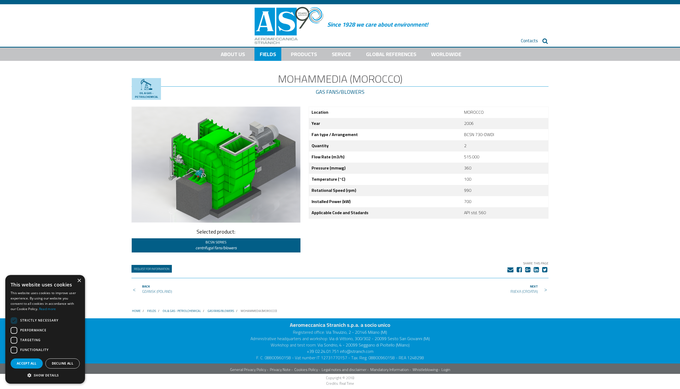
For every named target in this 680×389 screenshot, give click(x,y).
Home (136, 311)
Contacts (529, 41)
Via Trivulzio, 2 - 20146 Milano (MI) (356, 332)
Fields (268, 54)
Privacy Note (280, 369)
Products (304, 54)
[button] (45, 375)
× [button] (79, 281)
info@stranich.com (356, 351)
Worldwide (446, 54)
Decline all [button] (62, 363)
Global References (391, 54)
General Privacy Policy (248, 369)
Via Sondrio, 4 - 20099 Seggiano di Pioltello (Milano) (363, 345)
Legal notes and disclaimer (344, 369)
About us (233, 54)
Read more (47, 309)
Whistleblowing (425, 369)
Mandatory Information (389, 369)
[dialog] (45, 329)
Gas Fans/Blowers (340, 92)
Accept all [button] (27, 363)
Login (445, 369)
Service (341, 54)
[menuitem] (529, 41)
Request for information (151, 269)
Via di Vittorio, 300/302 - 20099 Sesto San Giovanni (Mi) (379, 339)
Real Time (346, 383)
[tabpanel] (215, 164)
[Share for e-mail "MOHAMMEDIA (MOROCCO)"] (510, 268)
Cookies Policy (306, 369)
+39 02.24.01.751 (323, 351)
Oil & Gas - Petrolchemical (182, 311)
